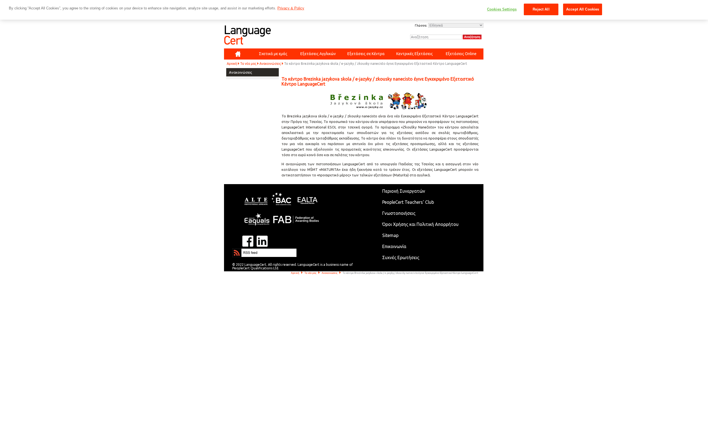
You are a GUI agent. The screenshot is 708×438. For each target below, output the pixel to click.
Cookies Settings (502, 9)
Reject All (541, 9)
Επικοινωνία (394, 246)
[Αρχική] (238, 54)
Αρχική (232, 63)
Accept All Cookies (582, 9)
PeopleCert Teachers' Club (408, 202)
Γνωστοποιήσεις (398, 213)
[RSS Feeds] (249, 250)
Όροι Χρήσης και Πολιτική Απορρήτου (420, 224)
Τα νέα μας (248, 63)
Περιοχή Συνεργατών (403, 191)
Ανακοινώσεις (270, 63)
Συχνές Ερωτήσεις (400, 257)
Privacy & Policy (290, 8)
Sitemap (390, 235)
